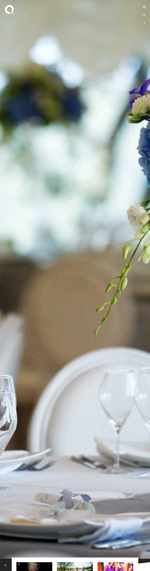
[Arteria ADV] (9, 9)
